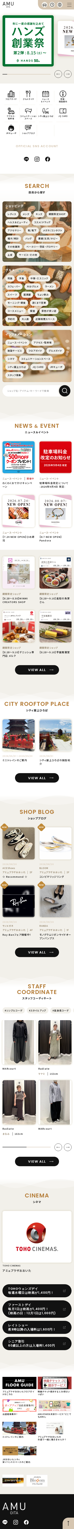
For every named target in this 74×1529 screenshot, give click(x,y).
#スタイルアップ (37, 1010)
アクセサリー (14, 230)
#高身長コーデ (61, 1010)
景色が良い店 (49, 310)
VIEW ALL (37, 669)
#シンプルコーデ (14, 1010)
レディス (12, 214)
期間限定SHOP (57, 214)
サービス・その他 (28, 254)
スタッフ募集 (14, 375)
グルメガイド (55, 350)
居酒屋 (27, 294)
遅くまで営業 (39, 302)
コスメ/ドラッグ (42, 222)
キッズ (39, 214)
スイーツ (12, 294)
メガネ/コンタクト (52, 230)
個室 (32, 310)
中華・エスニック (39, 278)
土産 (10, 254)
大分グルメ (33, 286)
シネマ (11, 358)
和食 (10, 278)
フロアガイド (35, 350)
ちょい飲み (43, 294)
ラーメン (49, 286)
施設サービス (15, 350)
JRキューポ (56, 366)
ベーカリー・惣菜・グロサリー (42, 246)
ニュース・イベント (17, 342)
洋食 (21, 278)
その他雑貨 (14, 246)
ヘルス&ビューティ (18, 222)
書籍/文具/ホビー (48, 238)
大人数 (25, 319)
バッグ (28, 238)
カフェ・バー (14, 286)
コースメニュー (16, 310)
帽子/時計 (13, 238)
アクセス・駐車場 (43, 342)
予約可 (11, 319)
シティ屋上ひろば (17, 366)
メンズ (26, 214)
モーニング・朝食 (17, 302)
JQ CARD (38, 366)
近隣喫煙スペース (45, 319)
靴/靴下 (32, 230)
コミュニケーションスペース (36, 358)
